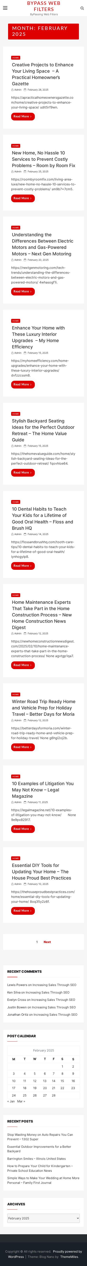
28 (53, 1095)
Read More (21, 116)
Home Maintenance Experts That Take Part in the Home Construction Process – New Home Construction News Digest (42, 615)
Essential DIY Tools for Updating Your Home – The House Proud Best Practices (41, 872)
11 (24, 1081)
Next (47, 942)
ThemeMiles (69, 1257)
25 (25, 1095)
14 (53, 1081)
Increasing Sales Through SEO (54, 985)
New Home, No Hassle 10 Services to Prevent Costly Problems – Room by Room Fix (43, 159)
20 (45, 1088)
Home (16, 58)
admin (17, 89)
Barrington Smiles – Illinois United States (36, 1159)
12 (34, 1081)
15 (62, 1081)
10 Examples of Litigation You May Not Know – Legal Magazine (43, 790)
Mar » (21, 1101)
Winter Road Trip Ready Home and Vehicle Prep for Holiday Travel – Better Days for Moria (43, 708)
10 (13, 1081)
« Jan (11, 1101)
